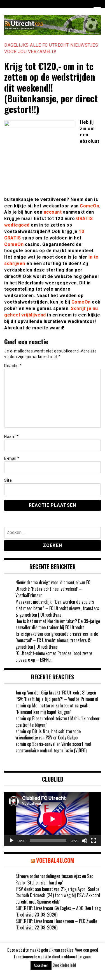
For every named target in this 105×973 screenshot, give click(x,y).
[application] (52, 819)
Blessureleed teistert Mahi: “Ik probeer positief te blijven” (57, 721)
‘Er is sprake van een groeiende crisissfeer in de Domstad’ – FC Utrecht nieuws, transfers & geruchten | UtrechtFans (56, 640)
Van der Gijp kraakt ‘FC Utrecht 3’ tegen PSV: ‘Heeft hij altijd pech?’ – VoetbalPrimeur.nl (56, 695)
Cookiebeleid (64, 965)
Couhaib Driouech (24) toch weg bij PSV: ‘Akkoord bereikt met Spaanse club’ (57, 898)
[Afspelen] (11, 840)
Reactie (13, 365)
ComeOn (89, 206)
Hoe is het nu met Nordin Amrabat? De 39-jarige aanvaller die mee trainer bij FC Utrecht (57, 624)
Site (8, 480)
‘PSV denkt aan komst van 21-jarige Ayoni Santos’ (57, 889)
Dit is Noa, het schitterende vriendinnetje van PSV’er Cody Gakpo (48, 734)
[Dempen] (84, 840)
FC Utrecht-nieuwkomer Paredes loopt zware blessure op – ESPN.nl (53, 656)
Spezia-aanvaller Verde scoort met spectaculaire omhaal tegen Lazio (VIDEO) (53, 747)
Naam (11, 436)
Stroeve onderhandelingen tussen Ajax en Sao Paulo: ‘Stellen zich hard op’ (54, 879)
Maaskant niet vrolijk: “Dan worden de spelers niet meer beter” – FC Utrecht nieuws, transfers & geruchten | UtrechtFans (57, 608)
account (53, 212)
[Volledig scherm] (93, 840)
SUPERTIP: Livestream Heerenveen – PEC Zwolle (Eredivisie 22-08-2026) (56, 924)
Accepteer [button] (41, 965)
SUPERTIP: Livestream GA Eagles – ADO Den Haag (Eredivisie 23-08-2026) (58, 911)
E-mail (11, 458)
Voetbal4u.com (55, 860)
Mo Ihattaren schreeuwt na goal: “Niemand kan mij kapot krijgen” (51, 708)
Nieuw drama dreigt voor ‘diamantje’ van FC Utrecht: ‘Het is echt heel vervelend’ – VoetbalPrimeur (52, 589)
